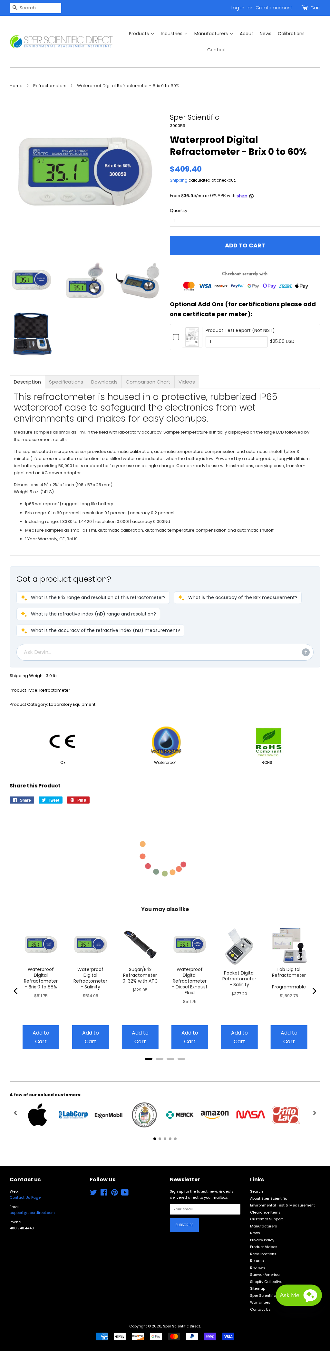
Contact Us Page (25, 1197)
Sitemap (257, 1288)
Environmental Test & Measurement (282, 1205)
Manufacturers (263, 1226)
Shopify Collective (266, 1281)
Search (256, 1191)
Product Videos (263, 1246)
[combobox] (35, 8)
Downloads (104, 381)
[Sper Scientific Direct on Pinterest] (114, 1193)
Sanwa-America (265, 1274)
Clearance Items (265, 1212)
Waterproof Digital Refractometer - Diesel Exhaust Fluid (190, 981)
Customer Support (266, 1219)
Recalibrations (263, 1253)
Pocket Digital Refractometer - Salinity (239, 978)
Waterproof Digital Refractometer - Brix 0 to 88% (41, 978)
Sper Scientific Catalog (271, 1295)
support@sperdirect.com (32, 1212)
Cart (315, 8)
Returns (257, 1260)
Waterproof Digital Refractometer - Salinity (90, 978)
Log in (237, 8)
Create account (274, 8)
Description (27, 381)
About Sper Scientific (268, 1198)
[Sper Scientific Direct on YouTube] (125, 1193)
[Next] (313, 991)
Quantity (178, 210)
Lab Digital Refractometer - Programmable (289, 978)
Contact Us (260, 1309)
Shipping (179, 180)
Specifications (66, 381)
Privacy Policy (262, 1240)
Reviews (257, 1267)
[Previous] (16, 991)
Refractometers (49, 86)
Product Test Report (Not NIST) (240, 330)
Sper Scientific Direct (181, 1326)
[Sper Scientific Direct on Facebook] (104, 1193)
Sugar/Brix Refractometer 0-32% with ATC (140, 975)
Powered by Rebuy (165, 1067)
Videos (187, 381)
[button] (93, 597)
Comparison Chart (148, 381)
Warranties (260, 1302)
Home (16, 86)
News (255, 1233)
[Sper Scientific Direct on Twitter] (93, 1193)
